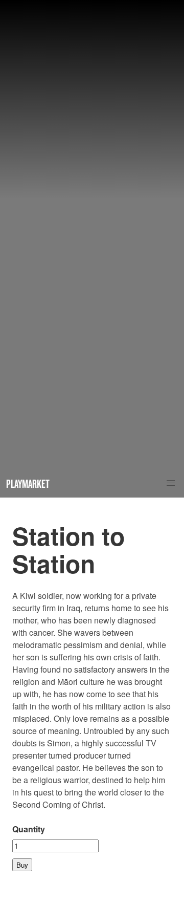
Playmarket (28, 483)
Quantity (28, 829)
